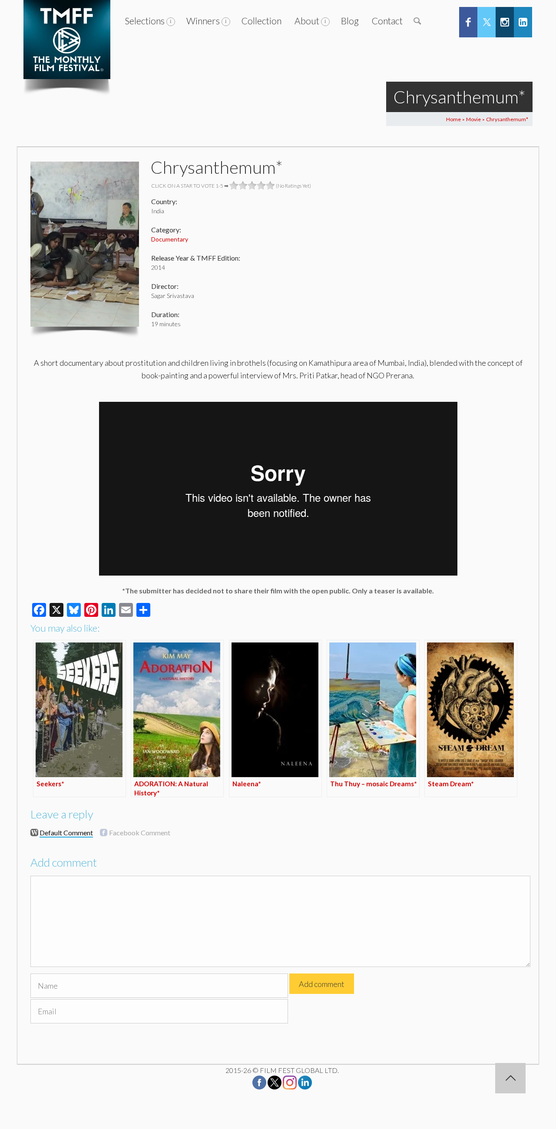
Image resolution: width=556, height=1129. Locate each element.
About (307, 20)
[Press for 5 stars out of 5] (270, 185)
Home (453, 119)
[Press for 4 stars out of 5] (261, 185)
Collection (261, 20)
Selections (145, 20)
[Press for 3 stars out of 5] (252, 185)
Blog (350, 20)
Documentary (169, 239)
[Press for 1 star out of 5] (233, 185)
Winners (203, 20)
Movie (473, 119)
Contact (387, 20)
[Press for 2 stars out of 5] (243, 185)
